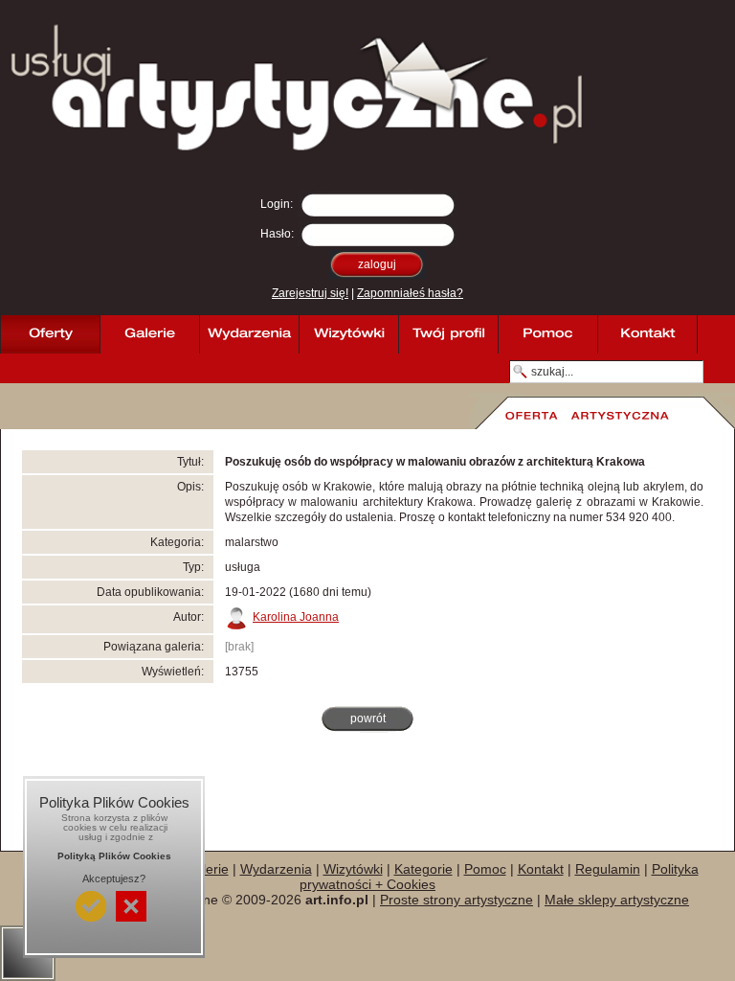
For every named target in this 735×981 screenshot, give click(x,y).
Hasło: (277, 233)
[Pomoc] (547, 334)
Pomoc (485, 869)
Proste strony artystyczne (456, 899)
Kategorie (423, 869)
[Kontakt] (647, 334)
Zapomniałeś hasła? (410, 293)
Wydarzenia (276, 869)
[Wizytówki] (348, 334)
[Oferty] (50, 334)
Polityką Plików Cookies (114, 856)
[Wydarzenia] (249, 334)
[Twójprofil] (448, 334)
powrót (368, 718)
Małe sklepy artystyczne (617, 899)
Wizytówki (353, 869)
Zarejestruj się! (310, 293)
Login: (276, 204)
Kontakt (541, 869)
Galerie (207, 869)
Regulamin (607, 869)
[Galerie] (149, 334)
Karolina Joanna (296, 617)
